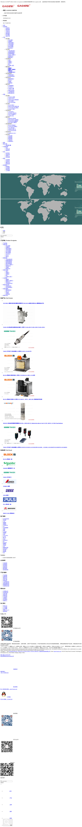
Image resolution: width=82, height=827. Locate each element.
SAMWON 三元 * (12, 133)
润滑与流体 (8, 58)
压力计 (7, 255)
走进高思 (5, 26)
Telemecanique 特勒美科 (13, 99)
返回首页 (5, 611)
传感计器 (8, 38)
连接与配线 (8, 77)
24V (4, 546)
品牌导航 (8, 134)
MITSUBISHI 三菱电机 (13, 119)
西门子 (4, 537)
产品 (4, 37)
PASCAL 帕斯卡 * (12, 114)
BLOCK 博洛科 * (12, 125)
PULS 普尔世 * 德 (7, 504)
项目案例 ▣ (8, 145)
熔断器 (4, 543)
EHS (7, 147)
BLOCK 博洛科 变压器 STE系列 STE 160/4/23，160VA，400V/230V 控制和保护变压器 (22, 399)
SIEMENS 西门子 (12, 129)
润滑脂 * (10, 62)
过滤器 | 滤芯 (11, 65)
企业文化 (8, 30)
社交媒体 (8, 167)
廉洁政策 (5, 568)
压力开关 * (10, 48)
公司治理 (8, 149)
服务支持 (5, 577)
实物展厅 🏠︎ (11, 88)
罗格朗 (4, 532)
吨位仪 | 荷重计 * (12, 54)
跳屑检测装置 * (11, 52)
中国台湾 (10, 139)
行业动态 (8, 161)
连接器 (9, 81)
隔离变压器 (5, 547)
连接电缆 (10, 82)
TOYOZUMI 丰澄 (12, 130)
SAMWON (5, 525)
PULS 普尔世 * (11, 127)
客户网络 (8, 34)
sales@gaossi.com (57, 651)
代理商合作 (5, 591)
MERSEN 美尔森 (12, 118)
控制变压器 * (11, 74)
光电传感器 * (11, 44)
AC (4, 526)
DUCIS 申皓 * (11, 105)
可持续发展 (5, 146)
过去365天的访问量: (7, 557)
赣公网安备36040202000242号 (7, 656)
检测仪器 (8, 49)
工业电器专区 (11, 91)
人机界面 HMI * (11, 72)
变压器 (4, 520)
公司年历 (8, 32)
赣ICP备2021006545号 (5, 654)
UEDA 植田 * (11, 101)
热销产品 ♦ (5, 295)
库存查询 (5, 599)
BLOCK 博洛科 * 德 (7, 459)
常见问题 (8, 157)
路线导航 (8, 169)
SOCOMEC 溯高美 (12, 122)
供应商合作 (5, 592)
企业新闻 (8, 159)
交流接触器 (5, 527)
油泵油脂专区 (11, 93)
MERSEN (5, 548)
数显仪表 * (10, 57)
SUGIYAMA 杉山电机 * (13, 107)
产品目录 (5, 596)
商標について (6, 609)
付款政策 (5, 563)
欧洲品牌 (10, 138)
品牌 (4, 94)
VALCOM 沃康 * (12, 102)
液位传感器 (10, 46)
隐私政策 (5, 567)
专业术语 (8, 154)
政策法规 (8, 163)
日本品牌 (10, 135)
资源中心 (8, 155)
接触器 (7, 279)
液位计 (7, 256)
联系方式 (5, 605)
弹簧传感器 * (11, 42)
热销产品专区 (11, 90)
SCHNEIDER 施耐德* (13, 121)
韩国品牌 (10, 137)
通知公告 (8, 162)
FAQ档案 (5, 608)
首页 (4, 25)
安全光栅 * (10, 40)
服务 (4, 142)
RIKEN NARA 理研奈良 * (9, 513)
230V (4, 539)
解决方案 (5, 143)
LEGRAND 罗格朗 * (12, 126)
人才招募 (8, 170)
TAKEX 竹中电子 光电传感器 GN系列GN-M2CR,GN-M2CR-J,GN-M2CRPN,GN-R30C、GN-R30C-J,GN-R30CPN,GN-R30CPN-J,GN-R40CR (35, 447)
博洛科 (4, 545)
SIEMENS (5, 540)
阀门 (9, 64)
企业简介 (8, 27)
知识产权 (8, 36)
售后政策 (5, 565)
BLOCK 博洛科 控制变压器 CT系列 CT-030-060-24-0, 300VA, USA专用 (19, 375)
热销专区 (5, 580)
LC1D (4, 536)
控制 (4, 534)
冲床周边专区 (6, 585)
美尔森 (4, 550)
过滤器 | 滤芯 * (9, 276)
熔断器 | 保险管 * (12, 69)
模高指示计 (10, 56)
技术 (4, 151)
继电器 (4, 551)
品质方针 (8, 150)
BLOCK (5, 542)
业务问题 (5, 593)
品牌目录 (5, 595)
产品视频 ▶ (11, 85)
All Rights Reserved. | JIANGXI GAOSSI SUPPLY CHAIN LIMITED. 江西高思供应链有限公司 (29, 651)
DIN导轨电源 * (11, 76)
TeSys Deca (5, 535)
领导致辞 (8, 33)
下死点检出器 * (11, 50)
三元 (4, 521)
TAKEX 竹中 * (11, 98)
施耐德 (4, 524)
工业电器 (8, 66)
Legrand (4, 531)
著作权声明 (5, 569)
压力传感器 (10, 45)
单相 (4, 529)
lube (4, 552)
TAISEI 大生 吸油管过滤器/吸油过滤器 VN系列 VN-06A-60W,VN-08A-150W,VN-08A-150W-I (24, 327)
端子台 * (10, 80)
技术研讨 (8, 153)
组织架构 (8, 29)
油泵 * (9, 60)
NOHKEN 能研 (11, 97)
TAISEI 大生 (11, 115)
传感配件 (10, 41)
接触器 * (10, 68)
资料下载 (5, 579)
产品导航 (8, 84)
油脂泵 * (10, 61)
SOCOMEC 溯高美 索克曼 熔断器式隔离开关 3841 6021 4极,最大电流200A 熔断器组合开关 (23, 303)
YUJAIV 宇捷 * (11, 109)
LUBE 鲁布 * (11, 111)
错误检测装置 (11, 53)
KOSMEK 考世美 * (12, 113)
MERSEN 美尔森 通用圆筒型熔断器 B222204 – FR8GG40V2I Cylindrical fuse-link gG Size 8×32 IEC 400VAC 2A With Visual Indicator (33, 423)
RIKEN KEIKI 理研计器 (13, 106)
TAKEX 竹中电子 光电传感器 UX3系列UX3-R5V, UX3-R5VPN (17, 351)
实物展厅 (5, 597)
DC (4, 541)
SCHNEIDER (6, 518)
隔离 (4, 530)
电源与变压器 (9, 73)
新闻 (4, 158)
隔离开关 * (8, 282)
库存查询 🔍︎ (11, 87)
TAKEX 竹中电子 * (7, 477)
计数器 (7, 267)
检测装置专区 (6, 584)
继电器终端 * (11, 78)
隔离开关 (10, 70)
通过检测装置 (9, 263)
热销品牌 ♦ (10, 141)
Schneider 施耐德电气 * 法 (9, 468)
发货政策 (5, 564)
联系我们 (5, 165)
